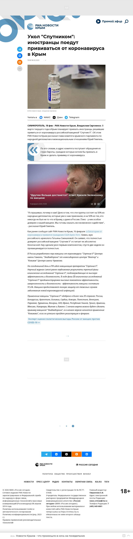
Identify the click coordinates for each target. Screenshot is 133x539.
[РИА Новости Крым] (42, 27)
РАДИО (55, 482)
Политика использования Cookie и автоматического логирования (18, 510)
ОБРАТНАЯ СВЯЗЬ (83, 482)
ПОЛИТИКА (47, 474)
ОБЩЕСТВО (59, 474)
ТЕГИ (106, 482)
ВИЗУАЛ (87, 474)
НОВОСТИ (29, 482)
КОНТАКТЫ (67, 482)
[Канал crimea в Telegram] (46, 454)
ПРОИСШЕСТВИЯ (74, 474)
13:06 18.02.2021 (33, 60)
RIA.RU (98, 482)
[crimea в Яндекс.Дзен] (66, 454)
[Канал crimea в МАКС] (87, 454)
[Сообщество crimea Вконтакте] (56, 454)
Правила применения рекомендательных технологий (22, 521)
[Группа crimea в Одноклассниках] (77, 454)
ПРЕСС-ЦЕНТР (43, 482)
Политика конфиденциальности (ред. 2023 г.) (22, 516)
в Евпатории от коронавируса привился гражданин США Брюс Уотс (65, 233)
